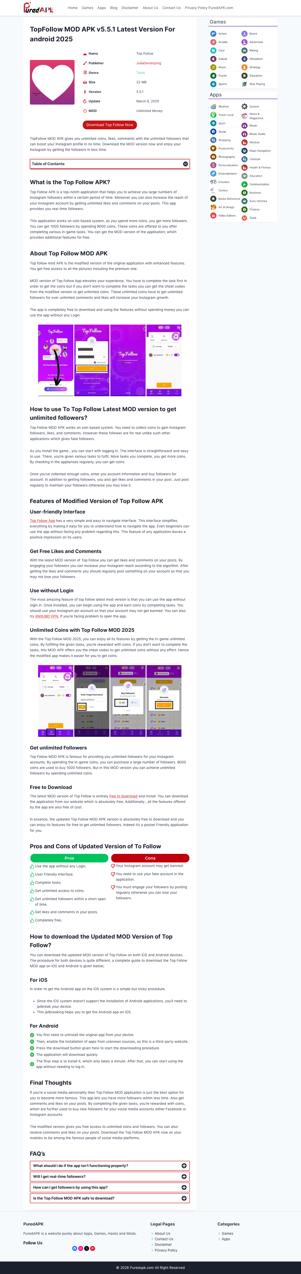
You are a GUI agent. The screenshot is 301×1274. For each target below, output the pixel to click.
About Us (150, 8)
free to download (123, 796)
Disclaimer (129, 8)
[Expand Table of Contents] (185, 163)
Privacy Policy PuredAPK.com (209, 8)
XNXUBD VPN (46, 616)
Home (73, 8)
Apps (101, 8)
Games (87, 8)
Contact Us (171, 8)
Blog (113, 8)
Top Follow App (42, 521)
